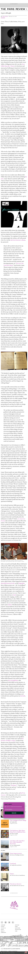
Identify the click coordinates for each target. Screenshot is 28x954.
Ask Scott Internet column (17, 240)
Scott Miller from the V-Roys (13, 65)
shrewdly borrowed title (8, 583)
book (14, 595)
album (10, 605)
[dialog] (14, 811)
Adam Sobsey (5, 16)
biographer (21, 583)
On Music (3, 17)
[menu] (27, 9)
